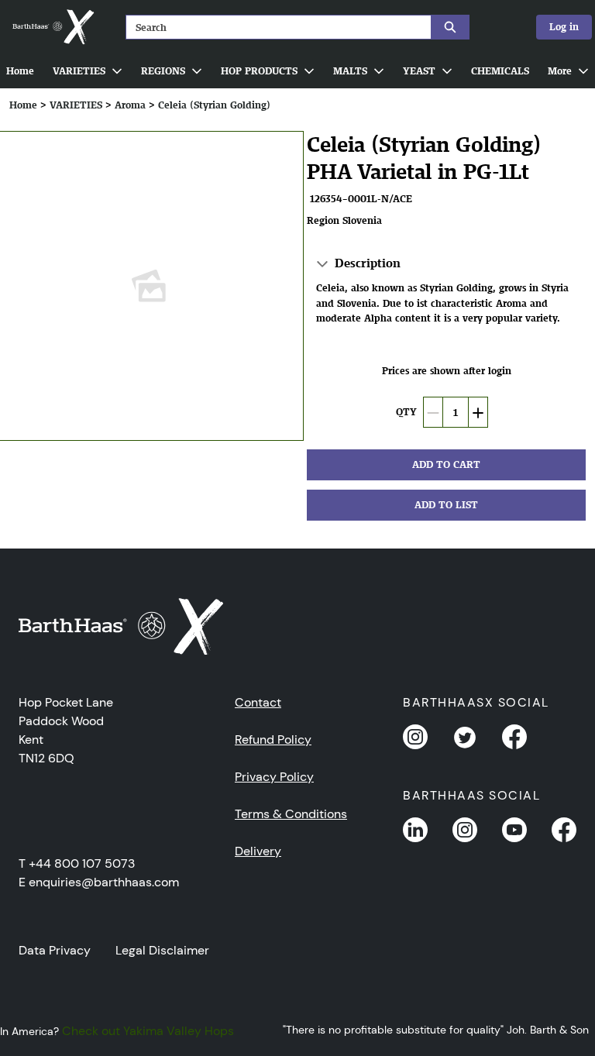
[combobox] (272, 27)
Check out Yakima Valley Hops (148, 1031)
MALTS (350, 71)
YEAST (419, 71)
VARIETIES (79, 71)
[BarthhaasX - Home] (52, 27)
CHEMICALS (500, 71)
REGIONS (163, 71)
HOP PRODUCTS (259, 71)
